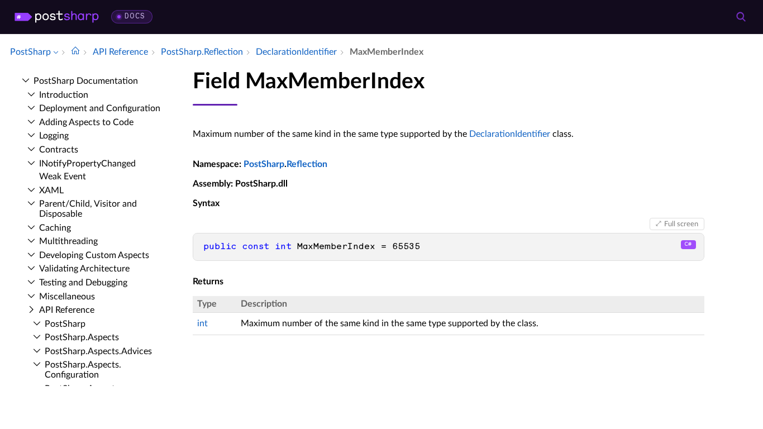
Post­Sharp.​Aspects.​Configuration (83, 369)
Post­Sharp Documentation (86, 81)
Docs (135, 16)
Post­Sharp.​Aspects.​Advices (98, 351)
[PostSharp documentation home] (75, 51)
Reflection (307, 164)
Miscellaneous (67, 296)
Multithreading (68, 241)
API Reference (66, 310)
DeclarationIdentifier (509, 134)
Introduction (63, 94)
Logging (54, 135)
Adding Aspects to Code (86, 122)
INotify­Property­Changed (87, 163)
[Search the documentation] (740, 17)
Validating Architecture (84, 268)
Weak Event (62, 176)
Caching (55, 227)
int (202, 323)
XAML (51, 190)
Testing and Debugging (83, 282)
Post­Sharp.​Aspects (82, 337)
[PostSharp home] (56, 17)
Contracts (58, 149)
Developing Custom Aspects (94, 255)
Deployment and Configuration (99, 108)
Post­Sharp (65, 324)
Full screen (681, 224)
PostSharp (264, 164)
